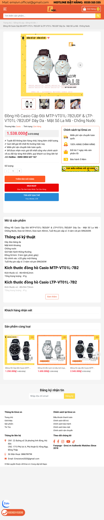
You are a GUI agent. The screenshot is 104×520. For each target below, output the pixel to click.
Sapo (45, 464)
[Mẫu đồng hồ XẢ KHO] (80, 168)
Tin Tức (8, 427)
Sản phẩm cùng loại (18, 326)
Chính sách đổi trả (61, 420)
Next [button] (80, 65)
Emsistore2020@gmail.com (26, 458)
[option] (52, 65)
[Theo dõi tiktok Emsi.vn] (73, 442)
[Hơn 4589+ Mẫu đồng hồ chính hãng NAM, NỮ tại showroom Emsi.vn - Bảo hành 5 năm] (52, 2)
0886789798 (26, 454)
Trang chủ (9, 417)
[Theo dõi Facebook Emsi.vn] (54, 442)
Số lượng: (9, 166)
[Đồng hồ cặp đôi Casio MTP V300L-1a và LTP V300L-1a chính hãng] (84, 350)
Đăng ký (69, 396)
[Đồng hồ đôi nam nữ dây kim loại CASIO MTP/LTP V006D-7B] (52, 350)
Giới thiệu (8, 420)
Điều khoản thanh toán (62, 417)
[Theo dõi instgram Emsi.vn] (62, 442)
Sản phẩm (9, 424)
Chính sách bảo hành (62, 424)
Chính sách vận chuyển (63, 430)
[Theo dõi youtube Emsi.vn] (68, 442)
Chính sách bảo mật (61, 427)
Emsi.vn (26, 464)
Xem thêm (52, 296)
